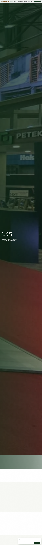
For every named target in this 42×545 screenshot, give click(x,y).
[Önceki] (2, 234)
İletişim (29, 1)
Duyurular (25, 1)
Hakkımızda (15, 1)
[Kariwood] (5, 1)
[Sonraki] (40, 234)
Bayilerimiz (21, 1)
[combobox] (32, 1)
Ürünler (19, 1)
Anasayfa (11, 1)
